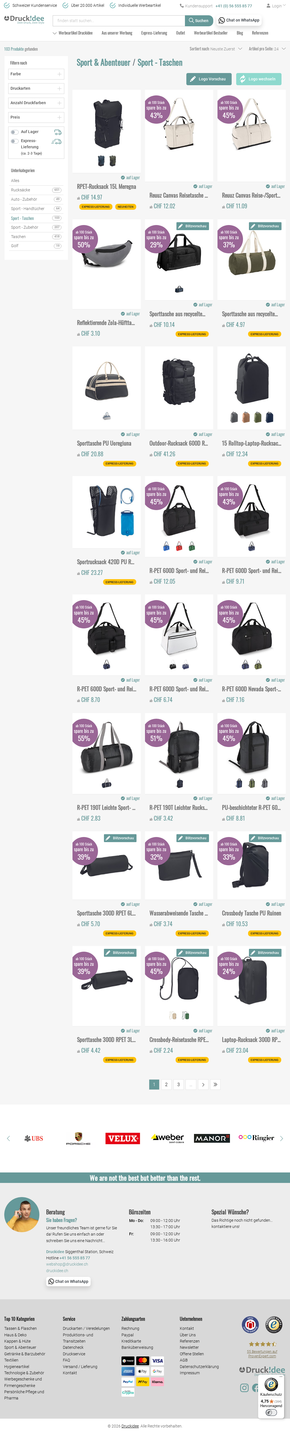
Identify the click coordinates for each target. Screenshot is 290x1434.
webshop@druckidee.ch (67, 1264)
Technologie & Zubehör (24, 1373)
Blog (240, 33)
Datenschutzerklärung (199, 1366)
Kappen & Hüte (17, 1341)
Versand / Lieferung (80, 1366)
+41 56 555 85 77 (74, 1258)
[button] (8, 1138)
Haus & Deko (15, 1335)
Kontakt (70, 1373)
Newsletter (189, 1347)
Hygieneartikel (16, 1366)
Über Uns (188, 1335)
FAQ (66, 1360)
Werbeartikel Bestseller (211, 33)
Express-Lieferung (154, 33)
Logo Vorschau (212, 79)
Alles (15, 180)
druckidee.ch (57, 1270)
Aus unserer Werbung (117, 33)
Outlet (180, 33)
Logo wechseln (262, 79)
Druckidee (130, 1426)
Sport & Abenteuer (20, 1347)
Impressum (190, 1373)
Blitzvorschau (195, 226)
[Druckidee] (24, 18)
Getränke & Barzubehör (24, 1354)
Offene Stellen (192, 1354)
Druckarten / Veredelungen (86, 1328)
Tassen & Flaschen (20, 1328)
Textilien (11, 1360)
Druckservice (74, 1354)
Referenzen (260, 33)
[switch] (271, 1412)
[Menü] (281, 1378)
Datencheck (73, 1347)
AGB (184, 1360)
